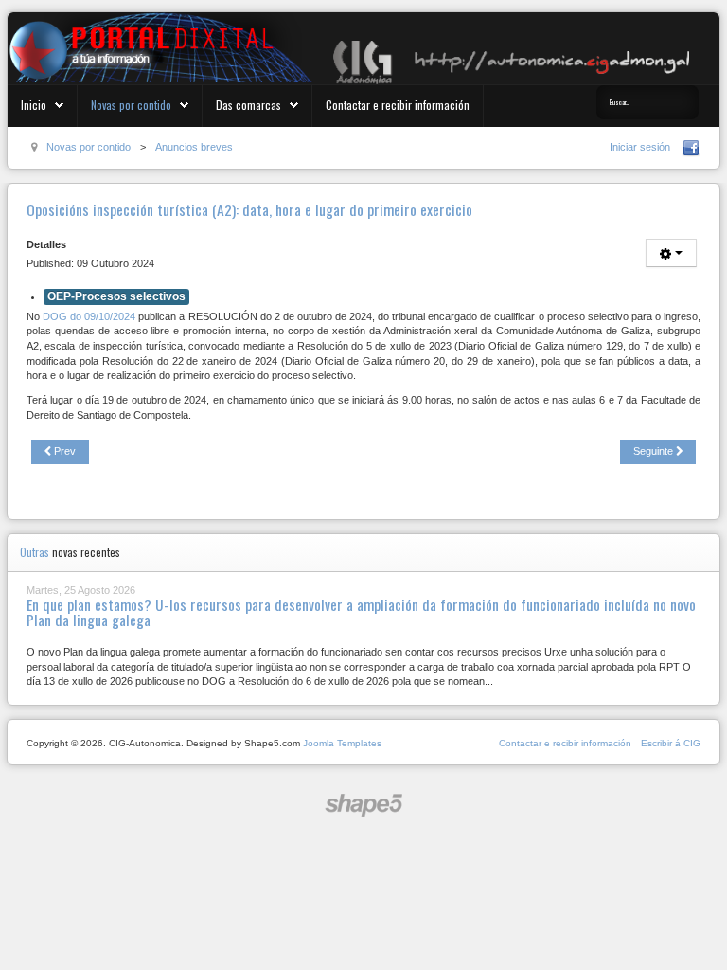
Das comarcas (248, 105)
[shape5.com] (363, 805)
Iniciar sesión (640, 147)
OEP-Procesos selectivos (116, 296)
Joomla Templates (342, 743)
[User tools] (671, 253)
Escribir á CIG (670, 743)
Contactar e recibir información (398, 105)
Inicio (33, 105)
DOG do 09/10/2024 (89, 316)
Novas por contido (131, 105)
